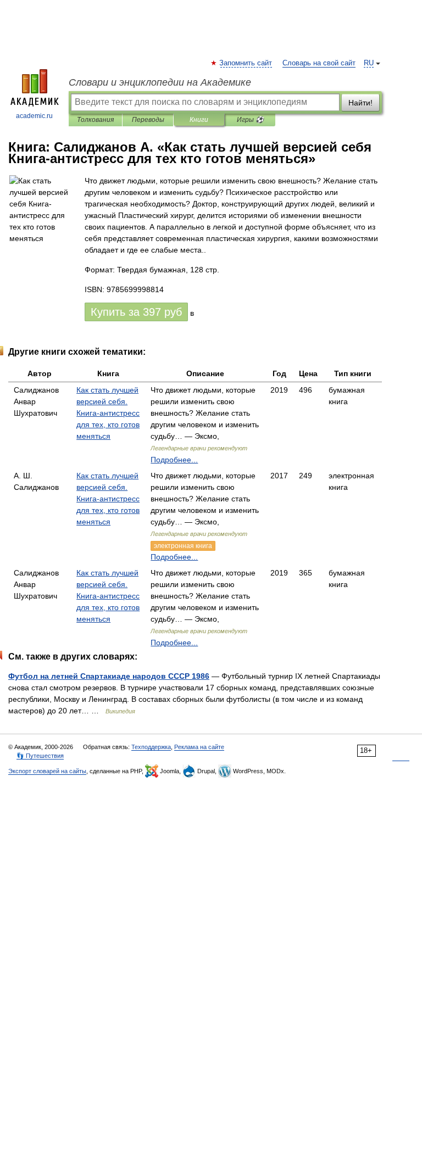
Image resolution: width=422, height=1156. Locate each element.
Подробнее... (174, 459)
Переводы (148, 120)
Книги (199, 120)
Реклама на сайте (199, 747)
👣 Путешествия (40, 755)
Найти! (360, 102)
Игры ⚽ (250, 120)
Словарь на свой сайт (319, 63)
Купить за (136, 312)
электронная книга (183, 546)
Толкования (95, 120)
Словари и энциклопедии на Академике (160, 82)
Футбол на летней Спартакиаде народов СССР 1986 (108, 676)
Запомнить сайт (246, 63)
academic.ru (34, 116)
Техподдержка (151, 747)
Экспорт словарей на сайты (47, 771)
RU (369, 63)
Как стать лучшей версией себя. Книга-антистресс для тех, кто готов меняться (108, 413)
